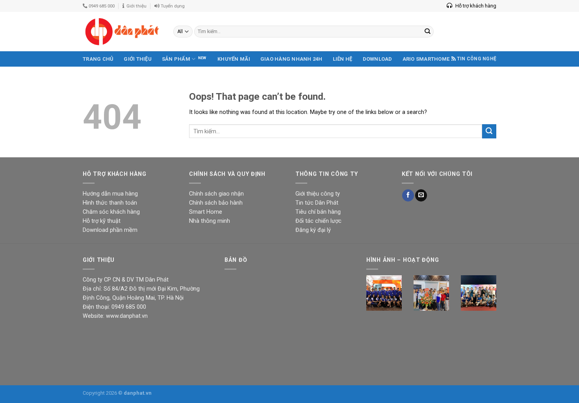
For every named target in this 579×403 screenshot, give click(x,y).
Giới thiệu (135, 6)
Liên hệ (343, 59)
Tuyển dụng (172, 6)
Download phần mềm (110, 230)
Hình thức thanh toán (110, 203)
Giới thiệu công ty (317, 193)
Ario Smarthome (426, 59)
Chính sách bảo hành (216, 203)
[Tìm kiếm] (427, 32)
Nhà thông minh (209, 221)
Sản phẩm (176, 59)
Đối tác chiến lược (318, 221)
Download (377, 59)
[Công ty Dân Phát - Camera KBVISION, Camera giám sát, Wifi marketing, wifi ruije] (122, 32)
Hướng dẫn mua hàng (110, 193)
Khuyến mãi (233, 59)
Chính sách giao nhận (216, 193)
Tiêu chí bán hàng (318, 212)
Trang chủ (98, 59)
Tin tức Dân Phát (316, 203)
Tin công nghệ (476, 59)
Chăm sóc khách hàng (111, 212)
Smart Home (205, 212)
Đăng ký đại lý (313, 230)
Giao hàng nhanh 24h (291, 59)
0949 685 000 (101, 6)
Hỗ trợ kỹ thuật (102, 221)
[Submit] (489, 131)
